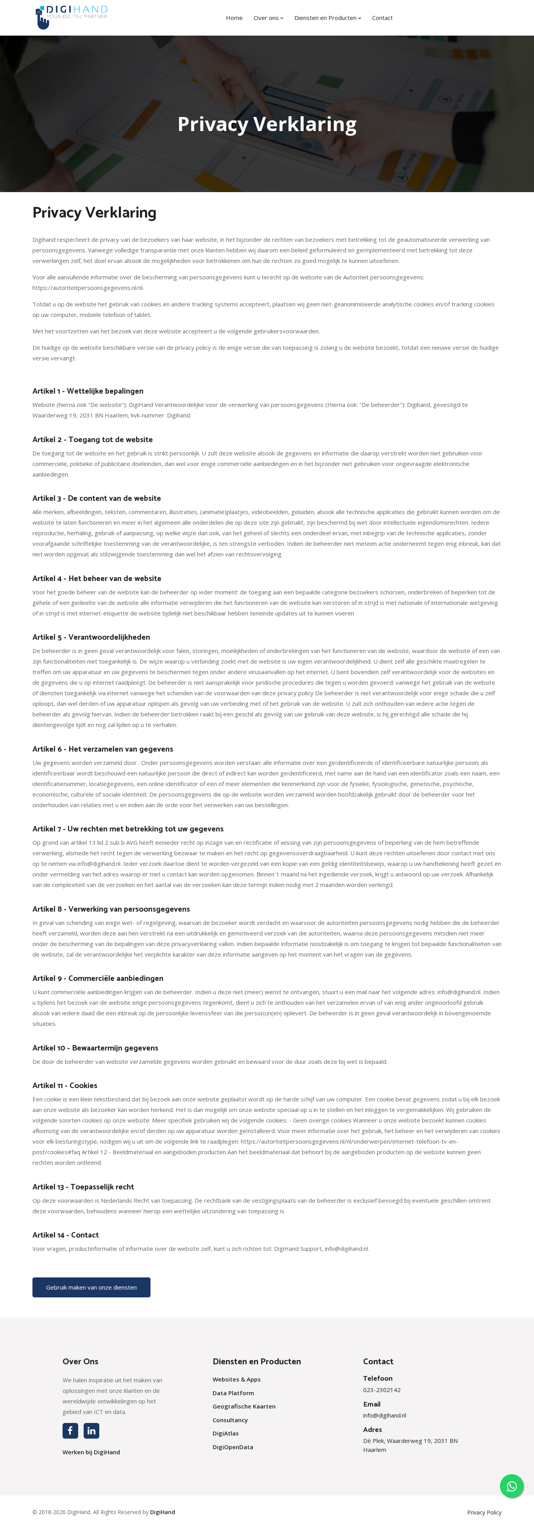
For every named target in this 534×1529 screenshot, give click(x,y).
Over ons (267, 18)
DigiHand (162, 1512)
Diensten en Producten (326, 18)
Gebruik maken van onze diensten (91, 1287)
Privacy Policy (484, 1512)
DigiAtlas (226, 1433)
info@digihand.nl (384, 1415)
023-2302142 (382, 1390)
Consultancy (230, 1420)
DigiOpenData (233, 1447)
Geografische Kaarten (244, 1406)
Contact (382, 18)
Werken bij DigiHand (91, 1452)
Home (234, 18)
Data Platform (233, 1393)
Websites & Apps (237, 1379)
